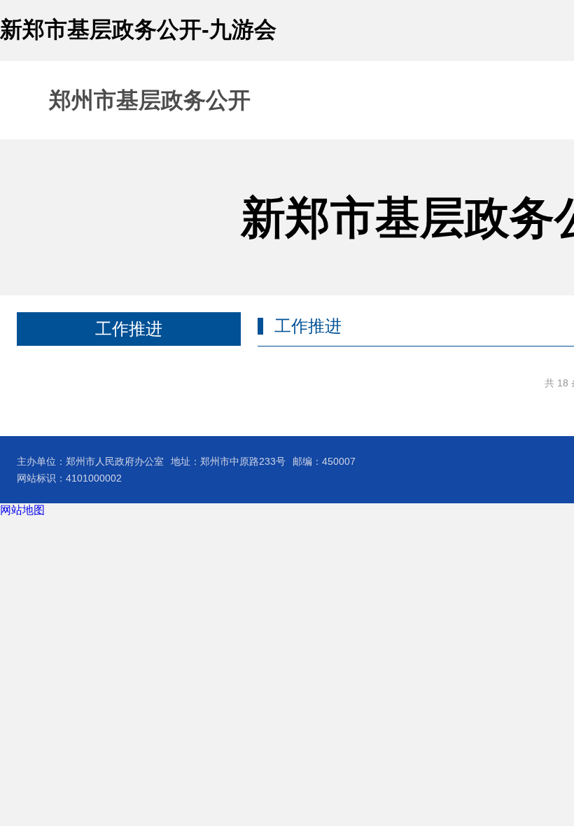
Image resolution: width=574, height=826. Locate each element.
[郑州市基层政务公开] (125, 100)
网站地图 (22, 510)
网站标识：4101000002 (69, 478)
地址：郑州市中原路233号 (228, 461)
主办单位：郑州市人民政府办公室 (90, 461)
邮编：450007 (324, 461)
